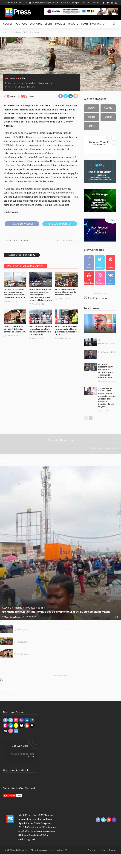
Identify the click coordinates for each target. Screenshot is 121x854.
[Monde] (91, 117)
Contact (96, 2)
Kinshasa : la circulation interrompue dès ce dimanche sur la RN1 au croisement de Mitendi (14, 293)
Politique (21, 23)
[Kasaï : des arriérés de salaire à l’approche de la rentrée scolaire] (66, 279)
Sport (48, 23)
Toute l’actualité (92, 23)
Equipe (75, 2)
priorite (21, 281)
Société (21, 78)
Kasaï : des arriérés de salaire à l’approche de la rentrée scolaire (65, 292)
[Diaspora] (108, 108)
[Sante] (91, 126)
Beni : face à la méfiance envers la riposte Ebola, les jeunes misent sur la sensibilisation (40, 330)
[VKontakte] (110, 278)
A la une (11, 78)
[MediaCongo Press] (9, 819)
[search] (114, 24)
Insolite (73, 23)
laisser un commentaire (20, 255)
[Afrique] (108, 117)
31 (118, 617)
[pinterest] (110, 262)
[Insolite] (91, 108)
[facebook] (89, 262)
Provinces (11, 283)
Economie (36, 23)
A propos (65, 2)
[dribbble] (100, 278)
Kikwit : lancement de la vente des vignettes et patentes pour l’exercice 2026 (66, 330)
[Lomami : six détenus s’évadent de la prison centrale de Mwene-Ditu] (15, 316)
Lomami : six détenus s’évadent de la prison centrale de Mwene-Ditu (15, 329)
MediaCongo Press (12, 617)
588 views (31, 83)
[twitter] (100, 262)
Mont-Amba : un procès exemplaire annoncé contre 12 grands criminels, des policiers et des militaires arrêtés (40, 294)
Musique (60, 23)
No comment (46, 83)
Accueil (7, 23)
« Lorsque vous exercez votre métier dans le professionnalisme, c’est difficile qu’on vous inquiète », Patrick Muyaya (107, 397)
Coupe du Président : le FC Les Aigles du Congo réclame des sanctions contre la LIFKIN (105, 371)
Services (85, 2)
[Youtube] (89, 278)
